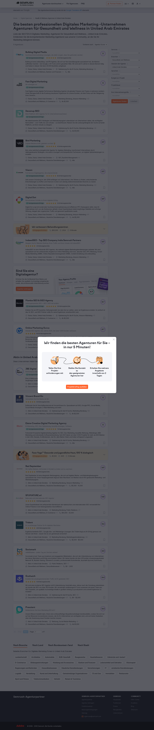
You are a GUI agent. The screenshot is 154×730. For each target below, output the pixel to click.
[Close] (113, 339)
